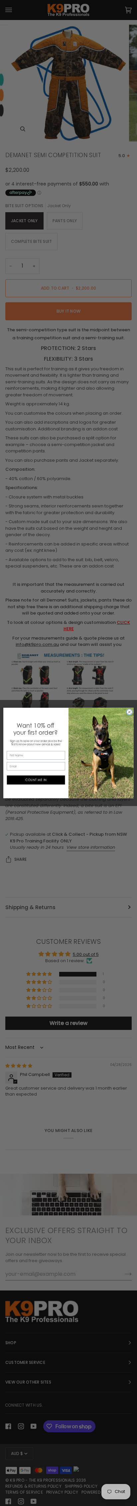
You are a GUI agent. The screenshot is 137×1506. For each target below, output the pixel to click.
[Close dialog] (129, 712)
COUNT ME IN (36, 780)
